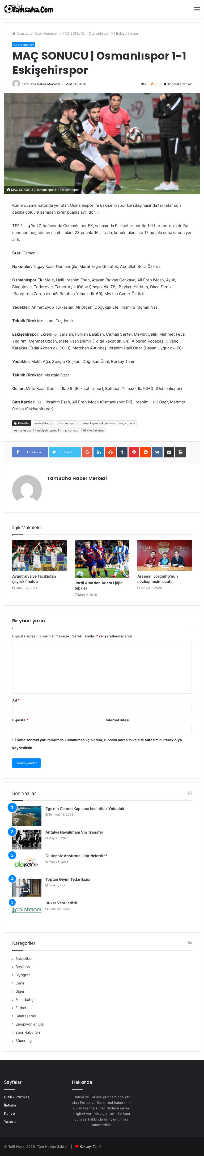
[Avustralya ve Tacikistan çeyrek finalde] (39, 555)
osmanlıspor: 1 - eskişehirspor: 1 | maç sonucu (46, 430)
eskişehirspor (44, 423)
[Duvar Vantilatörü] (26, 910)
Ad (16, 700)
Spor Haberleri (46, 33)
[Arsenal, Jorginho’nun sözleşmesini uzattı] (164, 555)
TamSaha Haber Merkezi (41, 84)
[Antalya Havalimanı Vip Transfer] (26, 839)
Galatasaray (25, 1016)
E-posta (20, 720)
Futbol (20, 1008)
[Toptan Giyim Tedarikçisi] (26, 887)
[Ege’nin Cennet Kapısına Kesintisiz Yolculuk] (26, 816)
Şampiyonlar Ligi (29, 1024)
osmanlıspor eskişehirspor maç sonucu (108, 423)
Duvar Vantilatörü (61, 903)
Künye (9, 1113)
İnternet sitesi (117, 720)
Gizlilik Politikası (17, 1097)
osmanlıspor (67, 423)
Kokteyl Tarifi (90, 1146)
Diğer (19, 991)
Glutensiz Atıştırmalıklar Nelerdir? (76, 855)
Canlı (19, 983)
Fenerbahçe (25, 999)
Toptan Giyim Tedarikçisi (67, 879)
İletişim (10, 1105)
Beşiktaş (22, 967)
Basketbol (23, 958)
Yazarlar (11, 1121)
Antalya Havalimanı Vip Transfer (74, 832)
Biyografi (23, 975)
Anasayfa (23, 33)
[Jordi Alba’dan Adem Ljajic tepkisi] (102, 559)
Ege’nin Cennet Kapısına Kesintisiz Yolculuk (84, 808)
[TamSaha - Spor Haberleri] (29, 9)
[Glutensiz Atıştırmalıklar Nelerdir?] (26, 863)
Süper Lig (23, 1040)
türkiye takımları (94, 430)
